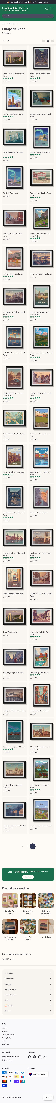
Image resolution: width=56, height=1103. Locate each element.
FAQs (4, 1041)
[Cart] (46, 9)
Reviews (5, 1031)
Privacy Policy (6, 1038)
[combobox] (28, 16)
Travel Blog (5, 1044)
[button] (8, 78)
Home (4, 24)
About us (5, 1028)
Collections (12, 24)
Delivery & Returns (8, 1035)
